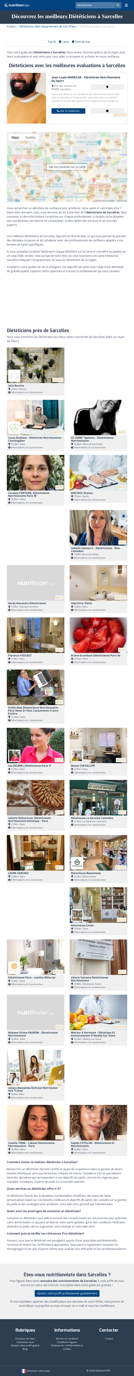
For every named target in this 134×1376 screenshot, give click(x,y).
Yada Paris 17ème (81, 603)
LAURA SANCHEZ (18, 873)
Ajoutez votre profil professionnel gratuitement (67, 1293)
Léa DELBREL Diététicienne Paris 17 (29, 765)
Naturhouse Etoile (82, 925)
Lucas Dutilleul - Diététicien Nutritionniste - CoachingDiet (35, 439)
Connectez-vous (25, 1342)
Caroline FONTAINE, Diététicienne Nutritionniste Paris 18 (28, 494)
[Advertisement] (67, 300)
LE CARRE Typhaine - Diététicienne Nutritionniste (92, 439)
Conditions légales (67, 1342)
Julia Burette (16, 385)
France (11, 26)
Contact (109, 1338)
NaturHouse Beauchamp (86, 873)
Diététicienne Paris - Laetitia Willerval (31, 977)
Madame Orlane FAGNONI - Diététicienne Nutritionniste (33, 1034)
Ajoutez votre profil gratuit (25, 1345)
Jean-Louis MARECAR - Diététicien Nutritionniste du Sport (85, 79)
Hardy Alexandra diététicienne (27, 603)
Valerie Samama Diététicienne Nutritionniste (89, 979)
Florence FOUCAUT (20, 655)
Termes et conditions (67, 1338)
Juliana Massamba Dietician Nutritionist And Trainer (33, 1089)
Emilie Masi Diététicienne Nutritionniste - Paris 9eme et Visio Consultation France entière (33, 710)
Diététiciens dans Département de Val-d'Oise (47, 26)
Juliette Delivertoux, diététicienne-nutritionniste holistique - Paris (30, 819)
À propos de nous (25, 1338)
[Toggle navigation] (126, 5)
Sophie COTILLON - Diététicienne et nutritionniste (92, 1144)
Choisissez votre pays (37, 1370)
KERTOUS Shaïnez (82, 493)
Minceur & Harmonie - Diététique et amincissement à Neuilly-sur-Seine (93, 1034)
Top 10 (51, 42)
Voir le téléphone (69, 111)
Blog (25, 1348)
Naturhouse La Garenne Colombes (92, 818)
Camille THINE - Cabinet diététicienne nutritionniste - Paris (31, 1144)
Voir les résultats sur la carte (67, 167)
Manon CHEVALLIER (83, 765)
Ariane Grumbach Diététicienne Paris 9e (95, 655)
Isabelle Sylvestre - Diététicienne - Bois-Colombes (96, 550)
